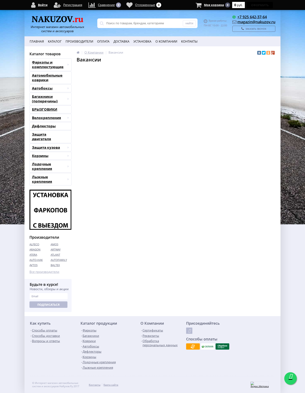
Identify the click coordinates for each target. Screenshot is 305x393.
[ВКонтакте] (259, 53)
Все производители (44, 272)
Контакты (189, 41)
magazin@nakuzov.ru (256, 21)
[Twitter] (264, 53)
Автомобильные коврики (47, 77)
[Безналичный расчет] (193, 346)
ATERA (33, 255)
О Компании (166, 41)
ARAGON (34, 249)
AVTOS (33, 265)
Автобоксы (42, 88)
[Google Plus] (273, 53)
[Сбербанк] (208, 346)
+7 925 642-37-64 (252, 16)
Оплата (103, 41)
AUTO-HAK (36, 260)
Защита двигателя (41, 136)
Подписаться (48, 305)
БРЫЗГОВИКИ (44, 109)
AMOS (54, 244)
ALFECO (34, 244)
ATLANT (55, 255)
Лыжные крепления (42, 179)
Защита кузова (46, 147)
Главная (37, 41)
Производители (79, 41)
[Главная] (78, 52)
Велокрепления (46, 117)
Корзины (40, 155)
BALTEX (55, 265)
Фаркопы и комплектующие (47, 64)
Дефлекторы (44, 126)
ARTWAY (56, 249)
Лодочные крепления (42, 166)
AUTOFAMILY (59, 260)
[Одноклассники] (268, 53)
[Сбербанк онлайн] (222, 346)
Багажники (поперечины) (45, 98)
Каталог (55, 41)
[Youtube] (189, 331)
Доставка (121, 41)
